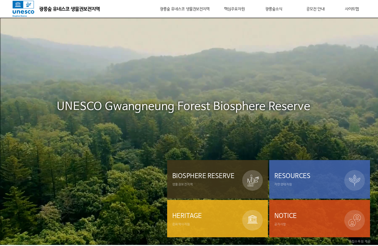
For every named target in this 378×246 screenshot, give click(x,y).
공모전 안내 (315, 8)
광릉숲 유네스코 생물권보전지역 (184, 8)
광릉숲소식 (273, 8)
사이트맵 (352, 8)
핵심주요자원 (234, 8)
